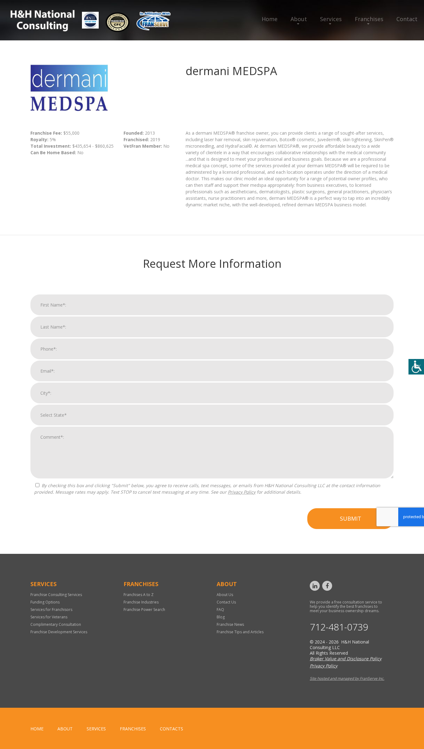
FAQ (220, 609)
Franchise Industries (141, 602)
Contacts (171, 729)
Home (269, 19)
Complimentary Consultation (55, 624)
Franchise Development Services (58, 632)
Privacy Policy (241, 492)
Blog (221, 617)
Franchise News (230, 624)
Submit (350, 518)
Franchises (369, 19)
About (299, 19)
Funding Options (45, 602)
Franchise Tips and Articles (240, 632)
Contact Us (226, 602)
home (36, 729)
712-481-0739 (339, 627)
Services (331, 19)
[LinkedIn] (315, 586)
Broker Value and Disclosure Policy (345, 659)
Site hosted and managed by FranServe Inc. (347, 678)
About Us (225, 594)
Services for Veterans (48, 617)
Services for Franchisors (51, 609)
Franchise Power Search (144, 609)
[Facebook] (327, 586)
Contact (406, 19)
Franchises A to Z (139, 594)
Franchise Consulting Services (56, 594)
